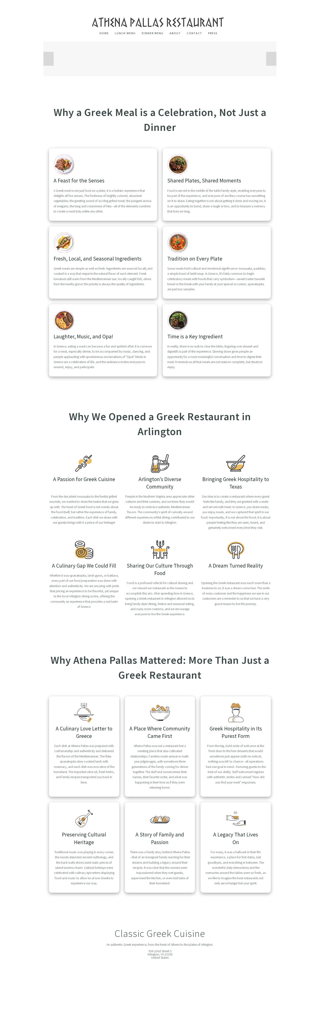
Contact (194, 33)
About (175, 33)
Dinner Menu (153, 33)
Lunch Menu (125, 33)
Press (212, 33)
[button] (48, 59)
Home (104, 33)
